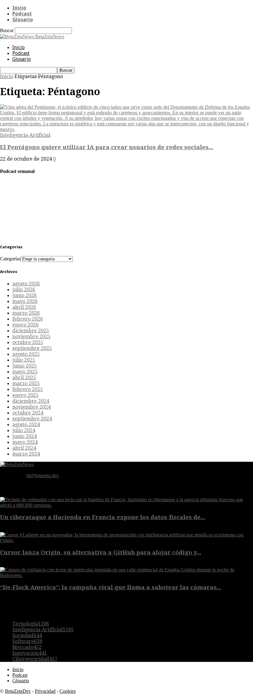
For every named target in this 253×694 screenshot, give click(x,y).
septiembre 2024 (32, 419)
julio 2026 (23, 289)
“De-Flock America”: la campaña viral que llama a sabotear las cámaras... (110, 587)
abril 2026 (24, 307)
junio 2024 (24, 436)
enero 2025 (25, 395)
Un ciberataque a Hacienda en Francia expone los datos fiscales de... (102, 517)
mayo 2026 (25, 301)
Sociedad (27, 635)
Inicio (19, 8)
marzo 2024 (26, 454)
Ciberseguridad (34, 659)
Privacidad (45, 691)
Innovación (29, 653)
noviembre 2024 (31, 407)
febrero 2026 (27, 319)
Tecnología (30, 624)
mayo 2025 (25, 372)
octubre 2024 (27, 413)
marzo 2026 (26, 313)
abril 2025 (24, 378)
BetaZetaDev (18, 691)
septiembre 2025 (32, 348)
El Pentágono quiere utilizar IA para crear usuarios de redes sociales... (106, 147)
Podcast (22, 14)
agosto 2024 (26, 424)
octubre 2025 (27, 342)
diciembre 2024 (30, 401)
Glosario (22, 20)
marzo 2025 (26, 383)
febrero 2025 (27, 389)
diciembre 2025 (30, 331)
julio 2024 (23, 430)
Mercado (27, 647)
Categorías (10, 258)
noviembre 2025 (31, 336)
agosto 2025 (26, 354)
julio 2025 (23, 360)
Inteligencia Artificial (25, 135)
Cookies (68, 691)
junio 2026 (24, 295)
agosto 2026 (26, 284)
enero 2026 (25, 325)
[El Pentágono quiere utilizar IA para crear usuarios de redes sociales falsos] (126, 129)
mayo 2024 (25, 442)
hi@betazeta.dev (43, 475)
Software (27, 641)
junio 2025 (24, 366)
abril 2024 (24, 448)
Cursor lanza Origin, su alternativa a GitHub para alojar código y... (100, 552)
